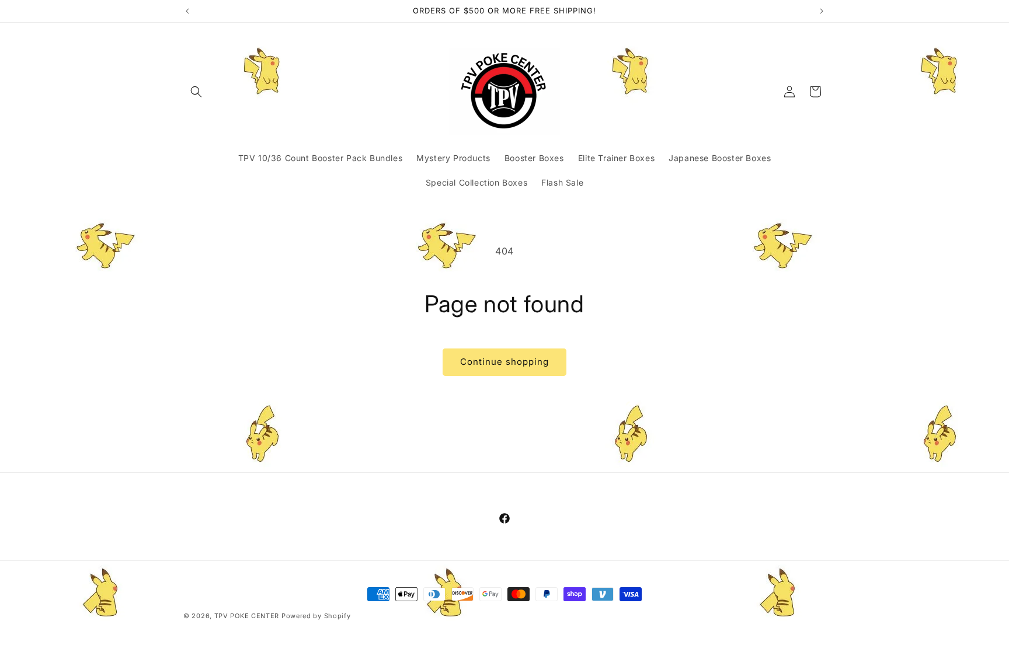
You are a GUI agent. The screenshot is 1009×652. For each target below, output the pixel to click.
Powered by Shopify (316, 616)
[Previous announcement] (187, 11)
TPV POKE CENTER (247, 616)
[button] (196, 91)
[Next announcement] (821, 11)
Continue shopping (504, 361)
